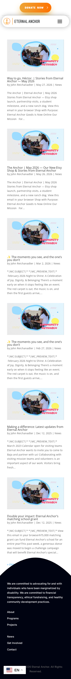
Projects (12, 624)
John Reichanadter (22, 84)
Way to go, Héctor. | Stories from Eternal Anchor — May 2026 (35, 79)
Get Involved (14, 642)
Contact (12, 649)
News (58, 84)
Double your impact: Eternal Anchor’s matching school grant (32, 517)
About (10, 611)
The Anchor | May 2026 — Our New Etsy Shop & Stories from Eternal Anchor (34, 169)
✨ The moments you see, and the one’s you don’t (34, 258)
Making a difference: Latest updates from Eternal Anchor (35, 428)
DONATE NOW (34, 7)
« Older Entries (16, 564)
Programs (13, 618)
